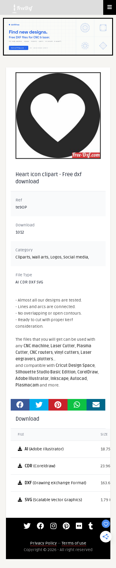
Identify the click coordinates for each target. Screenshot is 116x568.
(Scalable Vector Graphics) (53, 499)
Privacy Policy (43, 543)
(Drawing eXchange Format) (55, 482)
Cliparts (22, 257)
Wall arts (40, 257)
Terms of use (74, 543)
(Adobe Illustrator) (44, 449)
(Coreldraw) (40, 465)
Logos (56, 257)
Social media (75, 257)
